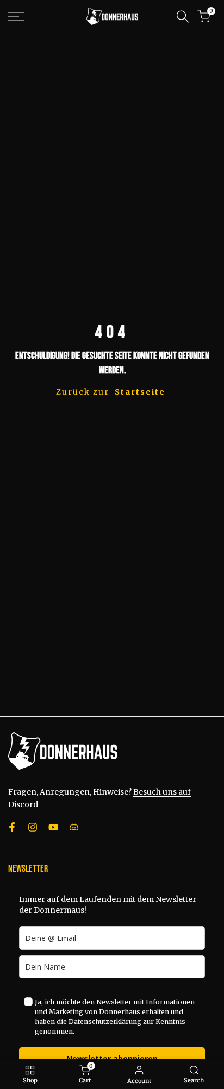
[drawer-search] (183, 16)
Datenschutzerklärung (105, 1021)
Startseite (140, 392)
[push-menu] (16, 16)
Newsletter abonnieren (112, 1058)
